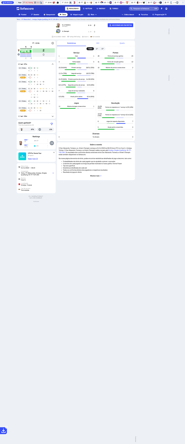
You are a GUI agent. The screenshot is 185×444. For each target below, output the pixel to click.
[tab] (71, 43)
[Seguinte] (183, 2)
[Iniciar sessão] (166, 9)
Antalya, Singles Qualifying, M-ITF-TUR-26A (45, 19)
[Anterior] (16, 2)
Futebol (24, 14)
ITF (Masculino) (26, 19)
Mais (91, 14)
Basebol (36, 14)
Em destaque (8, 2)
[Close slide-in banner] (6, 427)
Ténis (64, 14)
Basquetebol (50, 14)
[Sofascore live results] (25, 8)
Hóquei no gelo (78, 14)
